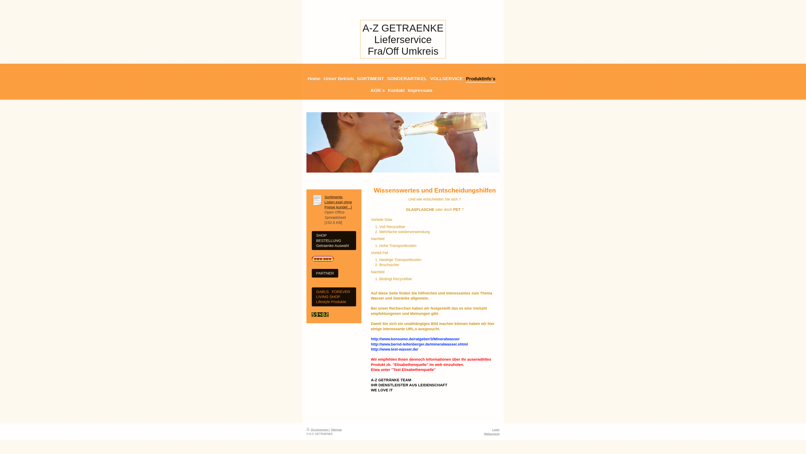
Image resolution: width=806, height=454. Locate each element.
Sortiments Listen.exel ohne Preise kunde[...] (338, 202)
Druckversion (319, 429)
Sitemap (336, 429)
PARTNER (325, 273)
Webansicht (492, 434)
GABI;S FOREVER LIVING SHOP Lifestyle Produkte (333, 297)
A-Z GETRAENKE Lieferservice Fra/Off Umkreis (403, 39)
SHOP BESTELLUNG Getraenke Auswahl (332, 240)
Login (496, 429)
